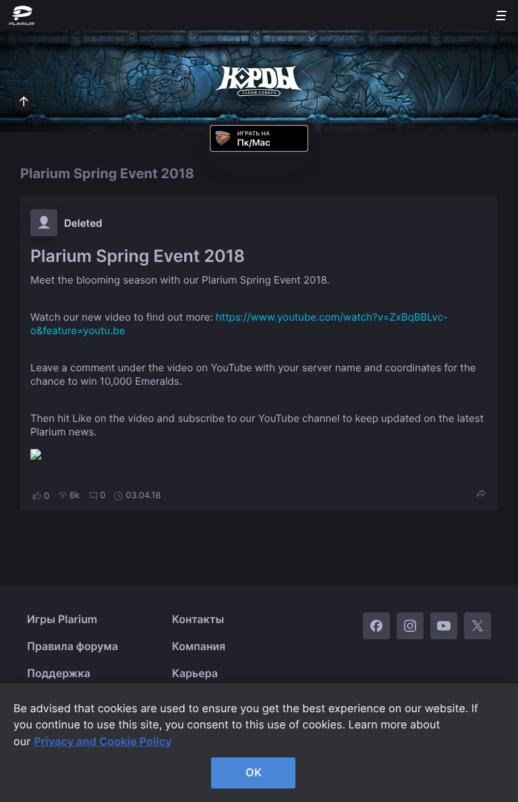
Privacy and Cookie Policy (103, 741)
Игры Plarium (62, 619)
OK (254, 772)
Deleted (83, 223)
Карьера (195, 673)
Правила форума (72, 646)
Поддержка (58, 673)
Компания (198, 646)
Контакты (198, 619)
